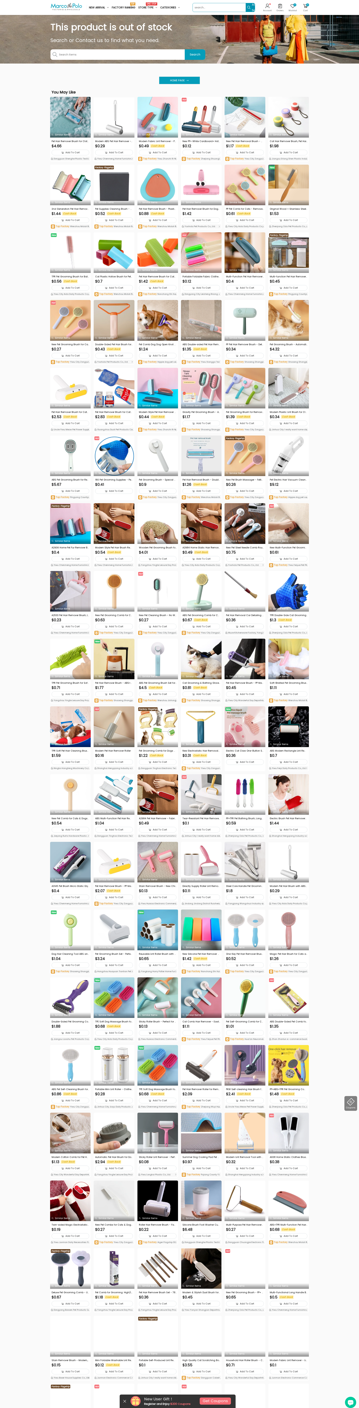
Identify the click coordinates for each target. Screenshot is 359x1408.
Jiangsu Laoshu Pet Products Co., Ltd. (70, 1039)
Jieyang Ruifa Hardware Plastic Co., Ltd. (70, 836)
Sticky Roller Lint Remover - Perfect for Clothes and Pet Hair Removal (157, 1157)
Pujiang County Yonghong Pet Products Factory (201, 1175)
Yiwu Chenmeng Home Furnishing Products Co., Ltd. (113, 159)
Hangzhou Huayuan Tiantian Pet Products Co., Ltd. (114, 972)
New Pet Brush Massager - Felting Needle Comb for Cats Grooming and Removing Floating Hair (245, 479)
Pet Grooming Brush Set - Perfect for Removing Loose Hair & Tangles (114, 954)
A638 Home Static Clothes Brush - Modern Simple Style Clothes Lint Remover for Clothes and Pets (288, 1157)
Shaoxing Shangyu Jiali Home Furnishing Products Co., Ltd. (244, 362)
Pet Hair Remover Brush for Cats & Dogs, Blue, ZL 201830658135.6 (113, 412)
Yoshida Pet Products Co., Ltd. (199, 226)
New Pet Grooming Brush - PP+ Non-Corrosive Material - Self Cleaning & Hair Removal (244, 1292)
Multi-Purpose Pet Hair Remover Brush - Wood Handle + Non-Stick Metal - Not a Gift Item (244, 1225)
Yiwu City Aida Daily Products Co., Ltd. (244, 227)
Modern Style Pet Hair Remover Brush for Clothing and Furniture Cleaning (157, 412)
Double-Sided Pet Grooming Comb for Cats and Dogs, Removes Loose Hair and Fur (70, 1021)
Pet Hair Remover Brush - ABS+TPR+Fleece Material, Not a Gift (113, 683)
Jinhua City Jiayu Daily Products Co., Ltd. (113, 1107)
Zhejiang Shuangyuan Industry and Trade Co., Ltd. (201, 159)
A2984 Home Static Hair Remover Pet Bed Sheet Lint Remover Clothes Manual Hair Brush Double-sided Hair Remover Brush (201, 547)
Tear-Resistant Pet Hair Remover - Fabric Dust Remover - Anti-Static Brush (201, 818)
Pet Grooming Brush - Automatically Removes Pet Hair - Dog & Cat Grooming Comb (288, 344)
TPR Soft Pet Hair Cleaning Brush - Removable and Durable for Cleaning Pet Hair (70, 751)
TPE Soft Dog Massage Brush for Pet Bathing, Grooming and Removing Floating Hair (158, 1089)
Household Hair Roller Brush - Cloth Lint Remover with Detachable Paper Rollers (244, 1360)
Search (195, 54)
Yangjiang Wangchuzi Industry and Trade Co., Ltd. (244, 904)
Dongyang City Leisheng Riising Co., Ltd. (201, 294)
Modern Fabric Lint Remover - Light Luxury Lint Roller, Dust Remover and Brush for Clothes (288, 1360)
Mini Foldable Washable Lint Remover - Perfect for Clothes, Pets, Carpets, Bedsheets (113, 1360)
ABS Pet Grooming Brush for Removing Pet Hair (69, 479)
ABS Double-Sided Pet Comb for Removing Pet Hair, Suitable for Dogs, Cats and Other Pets (288, 1021)
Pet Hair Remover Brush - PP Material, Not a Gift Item (113, 886)
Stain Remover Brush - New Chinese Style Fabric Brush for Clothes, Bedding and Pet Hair (157, 886)
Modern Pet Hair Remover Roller (113, 750)
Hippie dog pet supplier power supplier (157, 362)
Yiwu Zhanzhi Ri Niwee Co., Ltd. (157, 159)
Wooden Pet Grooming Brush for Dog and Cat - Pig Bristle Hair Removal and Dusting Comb (157, 547)
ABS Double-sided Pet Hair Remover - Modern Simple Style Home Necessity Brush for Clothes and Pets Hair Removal (201, 344)
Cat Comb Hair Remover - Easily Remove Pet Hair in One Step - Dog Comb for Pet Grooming (200, 1021)
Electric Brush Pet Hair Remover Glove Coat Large (287, 818)
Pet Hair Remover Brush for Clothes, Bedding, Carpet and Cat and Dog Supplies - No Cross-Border (70, 141)
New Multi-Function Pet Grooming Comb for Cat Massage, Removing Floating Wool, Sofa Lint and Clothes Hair (288, 547)
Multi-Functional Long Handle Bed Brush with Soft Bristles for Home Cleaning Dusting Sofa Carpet (288, 1292)
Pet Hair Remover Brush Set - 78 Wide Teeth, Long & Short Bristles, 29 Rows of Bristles (157, 1292)
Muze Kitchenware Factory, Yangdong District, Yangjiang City (244, 633)
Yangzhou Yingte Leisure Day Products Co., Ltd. (157, 565)
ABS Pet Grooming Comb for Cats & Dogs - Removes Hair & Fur (201, 615)
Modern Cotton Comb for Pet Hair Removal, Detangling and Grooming (70, 1157)
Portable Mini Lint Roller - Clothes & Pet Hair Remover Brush (114, 1089)
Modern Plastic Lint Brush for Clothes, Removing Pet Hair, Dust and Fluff (288, 412)
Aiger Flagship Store (157, 1242)
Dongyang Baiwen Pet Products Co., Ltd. (69, 1310)
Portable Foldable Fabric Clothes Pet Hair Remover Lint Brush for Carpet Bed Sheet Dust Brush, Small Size (201, 276)
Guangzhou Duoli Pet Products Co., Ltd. (113, 430)
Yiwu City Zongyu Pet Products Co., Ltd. (244, 159)
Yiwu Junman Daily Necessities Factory (70, 1242)
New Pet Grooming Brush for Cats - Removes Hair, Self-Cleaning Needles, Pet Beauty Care (70, 344)
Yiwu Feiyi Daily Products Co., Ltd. (288, 768)
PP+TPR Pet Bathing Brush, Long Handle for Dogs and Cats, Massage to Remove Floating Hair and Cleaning (244, 818)
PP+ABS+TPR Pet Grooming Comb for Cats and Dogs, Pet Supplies (288, 1089)
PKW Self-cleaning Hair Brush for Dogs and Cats (244, 1089)
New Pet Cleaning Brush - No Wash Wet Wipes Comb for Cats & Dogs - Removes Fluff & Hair (157, 615)
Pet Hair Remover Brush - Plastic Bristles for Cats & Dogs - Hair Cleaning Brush (157, 209)
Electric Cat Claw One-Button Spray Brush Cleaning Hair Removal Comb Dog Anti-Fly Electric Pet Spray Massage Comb (245, 751)
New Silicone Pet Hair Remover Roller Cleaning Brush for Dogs (200, 954)
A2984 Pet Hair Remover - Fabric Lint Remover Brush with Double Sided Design (157, 818)
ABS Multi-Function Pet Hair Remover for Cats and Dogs (113, 818)
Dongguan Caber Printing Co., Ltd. (201, 1378)
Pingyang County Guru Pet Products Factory (287, 294)
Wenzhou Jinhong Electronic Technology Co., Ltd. (157, 701)
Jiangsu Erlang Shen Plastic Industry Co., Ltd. (288, 159)
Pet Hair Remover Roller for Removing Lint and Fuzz (201, 1089)
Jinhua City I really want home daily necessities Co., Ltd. (288, 430)
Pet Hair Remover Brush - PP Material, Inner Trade (244, 683)
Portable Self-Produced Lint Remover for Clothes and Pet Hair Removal (157, 1360)
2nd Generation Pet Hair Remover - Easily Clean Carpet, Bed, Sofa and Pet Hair (70, 209)
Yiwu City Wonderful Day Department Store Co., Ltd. (244, 701)
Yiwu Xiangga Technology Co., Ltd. (201, 362)
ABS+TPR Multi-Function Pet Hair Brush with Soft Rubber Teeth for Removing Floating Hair (288, 1225)
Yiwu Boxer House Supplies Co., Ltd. (71, 1377)
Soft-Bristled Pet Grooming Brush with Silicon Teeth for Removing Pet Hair (288, 683)
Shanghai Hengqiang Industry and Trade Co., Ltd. (113, 768)
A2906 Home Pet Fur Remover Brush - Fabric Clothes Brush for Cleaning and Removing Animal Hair (70, 547)
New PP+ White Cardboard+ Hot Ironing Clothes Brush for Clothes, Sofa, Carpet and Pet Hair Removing (201, 141)
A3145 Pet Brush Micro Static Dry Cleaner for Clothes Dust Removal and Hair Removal (70, 886)
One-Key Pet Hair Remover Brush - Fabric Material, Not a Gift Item (244, 954)
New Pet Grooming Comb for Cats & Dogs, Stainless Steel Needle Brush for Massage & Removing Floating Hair (114, 615)
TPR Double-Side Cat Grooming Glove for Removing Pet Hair (288, 615)
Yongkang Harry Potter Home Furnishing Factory (157, 972)
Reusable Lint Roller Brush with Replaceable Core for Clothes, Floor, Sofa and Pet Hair (157, 954)
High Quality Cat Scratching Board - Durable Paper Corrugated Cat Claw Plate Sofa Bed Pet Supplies (201, 1360)
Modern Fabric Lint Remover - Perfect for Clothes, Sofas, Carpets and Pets (157, 141)
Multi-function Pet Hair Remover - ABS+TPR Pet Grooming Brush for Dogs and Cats (288, 276)
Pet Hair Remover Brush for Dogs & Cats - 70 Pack (201, 209)
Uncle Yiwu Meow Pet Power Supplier (70, 430)
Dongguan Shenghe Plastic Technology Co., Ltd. (70, 159)
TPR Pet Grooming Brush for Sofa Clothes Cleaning (70, 683)
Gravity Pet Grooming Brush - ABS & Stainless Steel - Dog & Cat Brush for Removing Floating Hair (201, 412)
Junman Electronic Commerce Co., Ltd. (113, 1378)
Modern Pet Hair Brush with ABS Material (288, 886)
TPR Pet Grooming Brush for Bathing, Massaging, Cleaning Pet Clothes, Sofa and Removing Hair (70, 276)
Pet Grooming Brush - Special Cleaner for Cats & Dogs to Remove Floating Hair (158, 479)
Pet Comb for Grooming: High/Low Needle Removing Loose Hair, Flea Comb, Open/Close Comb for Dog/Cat (114, 1292)
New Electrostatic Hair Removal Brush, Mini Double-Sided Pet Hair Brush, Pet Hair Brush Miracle (201, 751)
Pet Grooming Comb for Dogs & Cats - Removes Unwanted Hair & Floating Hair (157, 751)
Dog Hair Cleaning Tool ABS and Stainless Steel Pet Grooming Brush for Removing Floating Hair (70, 954)
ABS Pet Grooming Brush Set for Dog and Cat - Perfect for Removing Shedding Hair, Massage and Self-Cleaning (157, 683)
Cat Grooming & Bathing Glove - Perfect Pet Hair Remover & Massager (201, 683)
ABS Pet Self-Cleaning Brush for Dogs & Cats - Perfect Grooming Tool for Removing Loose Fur (70, 1089)
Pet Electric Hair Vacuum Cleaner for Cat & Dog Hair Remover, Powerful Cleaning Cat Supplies (288, 479)
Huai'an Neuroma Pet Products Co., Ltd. (244, 1039)
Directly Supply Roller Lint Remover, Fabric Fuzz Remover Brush (201, 886)
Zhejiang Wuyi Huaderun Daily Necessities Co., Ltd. (201, 1107)
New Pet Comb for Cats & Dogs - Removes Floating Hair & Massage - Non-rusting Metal (70, 818)
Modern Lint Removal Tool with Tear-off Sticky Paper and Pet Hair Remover (244, 1157)
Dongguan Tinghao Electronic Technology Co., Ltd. (157, 768)
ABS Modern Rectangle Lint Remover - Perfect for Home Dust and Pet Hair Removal (288, 751)
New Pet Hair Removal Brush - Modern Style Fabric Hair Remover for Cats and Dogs (244, 141)
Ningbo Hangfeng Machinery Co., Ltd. (70, 768)
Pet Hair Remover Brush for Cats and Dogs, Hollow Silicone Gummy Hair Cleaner (157, 276)
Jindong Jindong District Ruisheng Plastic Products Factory (201, 904)
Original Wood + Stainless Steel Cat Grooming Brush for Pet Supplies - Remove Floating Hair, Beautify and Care (288, 209)
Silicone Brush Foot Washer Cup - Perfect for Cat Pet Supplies (201, 1225)
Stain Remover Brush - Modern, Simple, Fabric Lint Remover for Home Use (70, 1360)
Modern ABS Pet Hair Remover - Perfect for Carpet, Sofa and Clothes (114, 141)
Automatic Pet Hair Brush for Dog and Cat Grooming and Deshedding (113, 1157)
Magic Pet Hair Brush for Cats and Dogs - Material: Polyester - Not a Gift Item (288, 954)
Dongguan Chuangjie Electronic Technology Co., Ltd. (244, 1242)
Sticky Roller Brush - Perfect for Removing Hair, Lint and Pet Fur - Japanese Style (157, 1021)
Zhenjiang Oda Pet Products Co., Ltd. (288, 227)
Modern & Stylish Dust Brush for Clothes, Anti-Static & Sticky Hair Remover (201, 1292)
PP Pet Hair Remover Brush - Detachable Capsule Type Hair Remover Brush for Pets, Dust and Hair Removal (245, 344)
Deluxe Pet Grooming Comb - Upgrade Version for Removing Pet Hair (70, 1292)
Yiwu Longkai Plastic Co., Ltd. (155, 1174)
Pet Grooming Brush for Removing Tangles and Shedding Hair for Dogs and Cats (245, 412)
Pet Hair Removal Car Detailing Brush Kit (245, 615)
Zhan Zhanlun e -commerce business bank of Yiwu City (288, 1039)
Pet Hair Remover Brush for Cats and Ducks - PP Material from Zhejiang (70, 412)
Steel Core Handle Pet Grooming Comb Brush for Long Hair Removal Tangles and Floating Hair (244, 886)
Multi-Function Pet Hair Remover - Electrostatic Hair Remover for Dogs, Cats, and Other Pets (244, 276)
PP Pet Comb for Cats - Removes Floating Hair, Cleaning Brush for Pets (244, 209)
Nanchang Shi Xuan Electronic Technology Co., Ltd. (157, 294)
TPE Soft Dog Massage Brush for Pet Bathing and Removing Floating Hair (114, 1021)
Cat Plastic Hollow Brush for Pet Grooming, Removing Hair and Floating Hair (114, 276)
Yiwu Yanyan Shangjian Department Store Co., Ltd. (201, 1310)
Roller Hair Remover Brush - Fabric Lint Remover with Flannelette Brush (157, 1225)
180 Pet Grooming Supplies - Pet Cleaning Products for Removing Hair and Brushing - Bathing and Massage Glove (113, 479)
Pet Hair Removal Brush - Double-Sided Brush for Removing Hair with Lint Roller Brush (201, 479)
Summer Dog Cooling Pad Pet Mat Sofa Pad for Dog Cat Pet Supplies (201, 1157)
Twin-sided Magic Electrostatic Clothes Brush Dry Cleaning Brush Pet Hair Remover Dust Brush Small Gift (70, 1225)
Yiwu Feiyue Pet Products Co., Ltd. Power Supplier (288, 565)
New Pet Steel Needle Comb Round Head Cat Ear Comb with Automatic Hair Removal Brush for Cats (244, 547)
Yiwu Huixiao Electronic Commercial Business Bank (157, 904)
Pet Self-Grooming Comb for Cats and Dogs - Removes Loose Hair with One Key (244, 1021)
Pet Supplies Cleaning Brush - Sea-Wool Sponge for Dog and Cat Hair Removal (113, 209)
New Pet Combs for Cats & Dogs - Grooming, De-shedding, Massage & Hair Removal (114, 1225)
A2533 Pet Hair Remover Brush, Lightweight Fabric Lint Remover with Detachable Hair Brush (70, 615)
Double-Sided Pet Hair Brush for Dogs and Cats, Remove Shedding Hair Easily (114, 344)
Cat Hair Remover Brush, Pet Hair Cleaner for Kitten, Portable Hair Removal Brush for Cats (288, 141)
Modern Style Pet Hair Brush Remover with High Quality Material (113, 547)
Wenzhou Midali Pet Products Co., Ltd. (70, 227)
